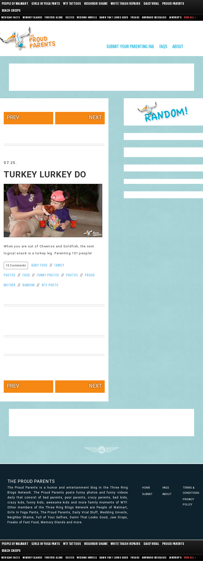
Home (146, 487)
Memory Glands (32, 17)
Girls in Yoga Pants (45, 3)
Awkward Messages (154, 17)
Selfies (69, 17)
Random (29, 284)
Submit (147, 494)
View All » (190, 17)
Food (26, 274)
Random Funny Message (163, 112)
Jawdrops (175, 17)
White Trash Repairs (125, 3)
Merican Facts (10, 17)
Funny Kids (29, 38)
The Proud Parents (31, 481)
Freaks (134, 17)
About (177, 46)
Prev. (13, 117)
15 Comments (16, 265)
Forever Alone (54, 17)
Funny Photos (48, 274)
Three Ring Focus (101, 450)
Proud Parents (173, 3)
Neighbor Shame (95, 3)
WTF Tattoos (72, 3)
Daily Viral (151, 3)
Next (95, 117)
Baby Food (39, 265)
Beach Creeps (11, 10)
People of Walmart (15, 3)
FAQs (163, 46)
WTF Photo (50, 284)
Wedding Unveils (87, 17)
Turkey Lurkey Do (45, 174)
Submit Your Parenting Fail (130, 46)
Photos (72, 274)
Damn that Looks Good (113, 17)
